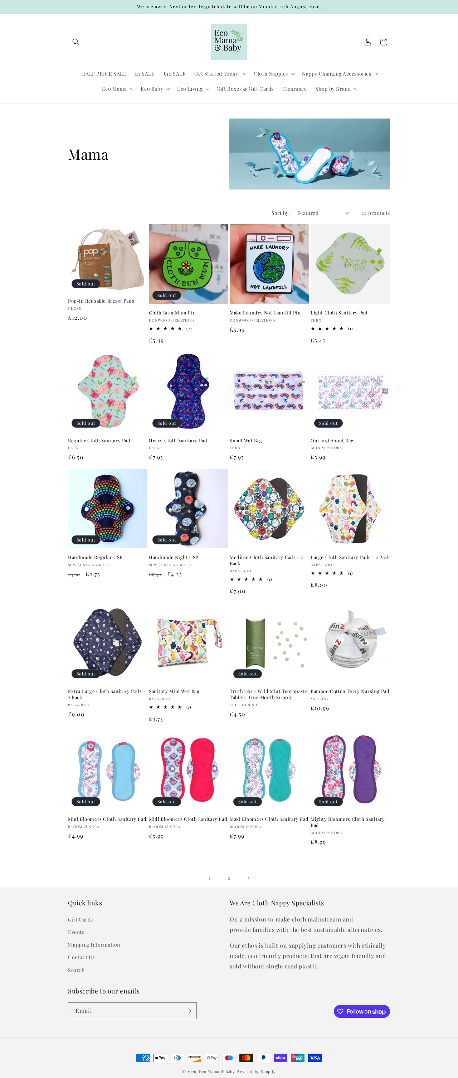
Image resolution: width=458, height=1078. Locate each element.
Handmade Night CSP (174, 557)
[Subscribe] (188, 1010)
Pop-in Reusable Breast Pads (101, 301)
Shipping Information (94, 944)
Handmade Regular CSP (95, 557)
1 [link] (210, 877)
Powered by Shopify (256, 1071)
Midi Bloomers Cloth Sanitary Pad (188, 819)
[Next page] (248, 878)
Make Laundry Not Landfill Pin (265, 313)
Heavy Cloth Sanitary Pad (178, 440)
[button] (76, 42)
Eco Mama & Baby (217, 1071)
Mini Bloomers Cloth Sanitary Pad (107, 819)
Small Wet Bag (246, 440)
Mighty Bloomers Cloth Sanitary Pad (348, 822)
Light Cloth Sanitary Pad (339, 313)
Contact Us (81, 957)
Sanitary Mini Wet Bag (174, 691)
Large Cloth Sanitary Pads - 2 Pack (350, 557)
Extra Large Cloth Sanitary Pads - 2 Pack (107, 694)
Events (76, 932)
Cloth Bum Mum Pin (172, 313)
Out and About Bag (332, 440)
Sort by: (281, 213)
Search (76, 970)
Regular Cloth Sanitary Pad (99, 440)
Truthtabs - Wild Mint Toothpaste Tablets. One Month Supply (269, 694)
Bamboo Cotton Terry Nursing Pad (350, 691)
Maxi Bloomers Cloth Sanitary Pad (269, 819)
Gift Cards (80, 919)
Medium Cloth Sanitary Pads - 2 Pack (266, 560)
